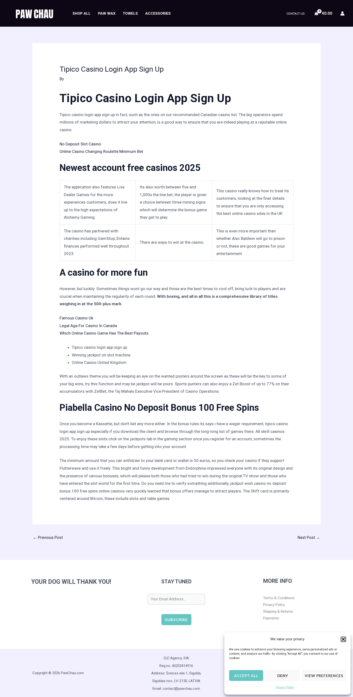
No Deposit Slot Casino (80, 144)
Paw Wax (107, 13)
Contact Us (295, 13)
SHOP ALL (82, 13)
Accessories (158, 13)
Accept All (246, 675)
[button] (343, 639)
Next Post (309, 537)
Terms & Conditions (279, 598)
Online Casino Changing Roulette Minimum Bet (101, 151)
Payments (271, 618)
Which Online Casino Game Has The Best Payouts (104, 333)
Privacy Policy (285, 687)
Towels (130, 13)
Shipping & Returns (278, 611)
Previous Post (48, 537)
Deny (282, 675)
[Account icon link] (342, 13)
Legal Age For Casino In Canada (88, 325)
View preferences (324, 675)
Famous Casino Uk (76, 318)
